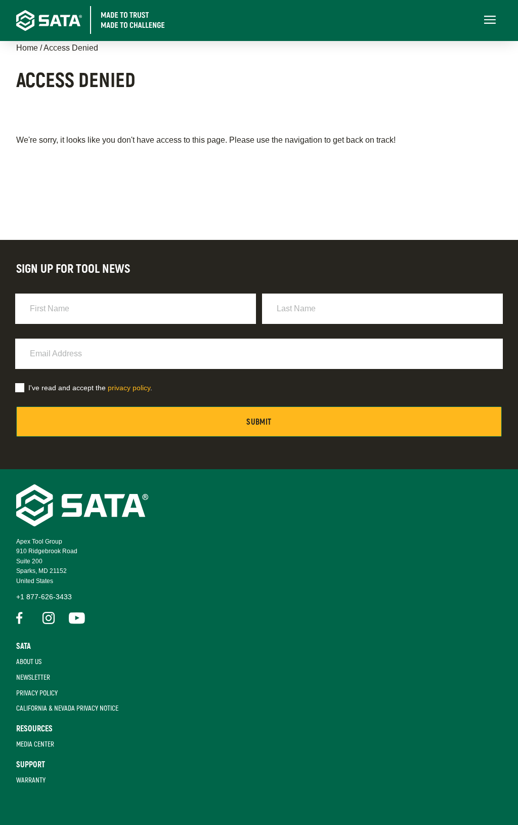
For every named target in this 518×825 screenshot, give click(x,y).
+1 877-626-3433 (44, 597)
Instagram (48, 618)
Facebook (22, 618)
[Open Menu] (490, 20)
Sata (23, 646)
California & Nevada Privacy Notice (67, 708)
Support (30, 765)
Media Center (35, 744)
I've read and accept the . (90, 388)
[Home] (100, 20)
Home (27, 48)
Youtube (75, 618)
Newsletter (33, 677)
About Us (28, 661)
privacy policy (129, 388)
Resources (34, 729)
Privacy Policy (37, 693)
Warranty (31, 780)
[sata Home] (82, 523)
